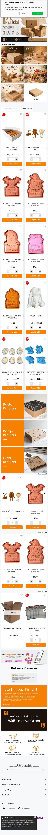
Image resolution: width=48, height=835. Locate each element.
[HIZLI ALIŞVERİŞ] (12, 736)
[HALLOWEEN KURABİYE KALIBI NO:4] (36, 185)
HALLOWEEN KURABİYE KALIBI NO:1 (12, 317)
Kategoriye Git (42, 474)
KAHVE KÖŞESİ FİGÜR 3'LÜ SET (36, 149)
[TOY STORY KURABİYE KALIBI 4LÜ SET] (36, 353)
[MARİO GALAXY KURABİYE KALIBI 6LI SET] (12, 353)
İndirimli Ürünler (27, 109)
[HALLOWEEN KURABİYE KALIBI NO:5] (12, 185)
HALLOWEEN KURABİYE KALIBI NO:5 (12, 205)
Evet (37, 13)
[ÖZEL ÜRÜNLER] (36, 748)
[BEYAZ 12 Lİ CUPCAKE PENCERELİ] (12, 129)
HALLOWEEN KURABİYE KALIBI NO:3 (12, 261)
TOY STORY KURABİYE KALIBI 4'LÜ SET (35, 373)
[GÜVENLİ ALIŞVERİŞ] (36, 735)
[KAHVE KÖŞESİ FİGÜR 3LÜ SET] (36, 129)
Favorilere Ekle (21, 114)
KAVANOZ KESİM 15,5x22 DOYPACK (35, 629)
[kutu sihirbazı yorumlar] (24, 678)
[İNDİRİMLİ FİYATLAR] (12, 748)
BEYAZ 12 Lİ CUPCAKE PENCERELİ (12, 149)
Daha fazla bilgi (18, 826)
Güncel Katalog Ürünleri (10, 109)
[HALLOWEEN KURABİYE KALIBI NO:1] (12, 297)
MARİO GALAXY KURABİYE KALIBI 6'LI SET (12, 373)
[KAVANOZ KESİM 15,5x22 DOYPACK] (35, 609)
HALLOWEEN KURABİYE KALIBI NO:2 (36, 261)
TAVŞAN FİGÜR (35, 316)
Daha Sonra (25, 13)
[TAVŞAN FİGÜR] (36, 297)
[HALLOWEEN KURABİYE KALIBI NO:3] (12, 241)
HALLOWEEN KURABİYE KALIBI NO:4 (36, 205)
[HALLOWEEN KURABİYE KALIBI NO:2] (36, 241)
